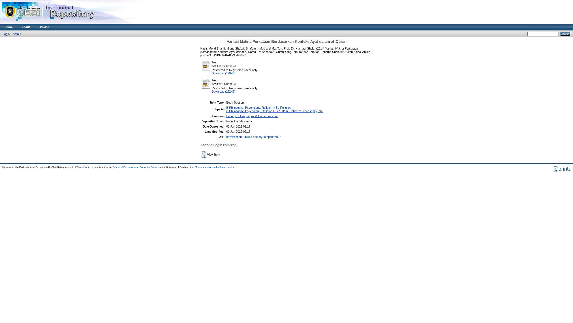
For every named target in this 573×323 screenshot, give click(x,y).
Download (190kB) (223, 73)
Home (8, 27)
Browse (44, 27)
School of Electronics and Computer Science (136, 167)
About (25, 27)
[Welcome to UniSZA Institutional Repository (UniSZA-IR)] (49, 22)
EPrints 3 (80, 167)
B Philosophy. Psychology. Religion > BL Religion (258, 107)
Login (6, 34)
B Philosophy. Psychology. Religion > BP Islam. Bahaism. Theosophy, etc (274, 111)
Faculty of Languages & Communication (252, 116)
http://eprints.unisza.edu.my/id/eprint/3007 (253, 137)
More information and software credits (214, 167)
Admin (17, 34)
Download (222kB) (223, 91)
